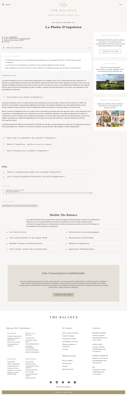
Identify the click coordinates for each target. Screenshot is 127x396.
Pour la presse (66, 363)
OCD (73, 22)
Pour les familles (29, 372)
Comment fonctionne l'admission (12, 345)
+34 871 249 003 (96, 340)
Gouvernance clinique (69, 339)
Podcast (64, 366)
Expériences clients (30, 378)
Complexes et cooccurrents (14, 370)
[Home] (63, 6)
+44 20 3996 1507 (97, 363)
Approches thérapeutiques (32, 352)
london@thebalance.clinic (99, 360)
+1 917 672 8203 (96, 374)
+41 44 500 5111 (96, 351)
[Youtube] (69, 382)
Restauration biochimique (32, 350)
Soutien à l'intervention (31, 370)
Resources (59, 22)
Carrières (65, 349)
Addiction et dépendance (13, 364)
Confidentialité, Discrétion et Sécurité (32, 367)
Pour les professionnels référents (31, 375)
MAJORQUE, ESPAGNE (99, 333)
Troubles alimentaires (13, 366)
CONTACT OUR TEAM (110, 51)
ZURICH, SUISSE (97, 344)
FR (120, 4)
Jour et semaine (29, 362)
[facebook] (50, 382)
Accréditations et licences (70, 341)
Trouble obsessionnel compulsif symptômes (25, 205)
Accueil (53, 22)
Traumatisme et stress (13, 368)
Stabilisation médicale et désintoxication (13, 339)
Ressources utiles (67, 369)
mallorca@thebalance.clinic (99, 338)
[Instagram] (63, 382)
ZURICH (76, 15)
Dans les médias (67, 360)
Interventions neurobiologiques (29, 347)
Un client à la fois (29, 338)
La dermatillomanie (7, 205)
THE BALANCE (13, 37)
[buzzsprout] (75, 382)
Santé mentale (67, 22)
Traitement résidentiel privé (14, 336)
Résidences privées (30, 364)
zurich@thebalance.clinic (99, 349)
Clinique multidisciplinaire (32, 344)
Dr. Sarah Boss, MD (25, 38)
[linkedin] (56, 382)
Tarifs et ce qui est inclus (13, 342)
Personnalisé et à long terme (31, 341)
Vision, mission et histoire (70, 333)
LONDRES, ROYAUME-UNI (100, 356)
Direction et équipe (68, 336)
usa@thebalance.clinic (98, 372)
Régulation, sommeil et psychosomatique (13, 373)
